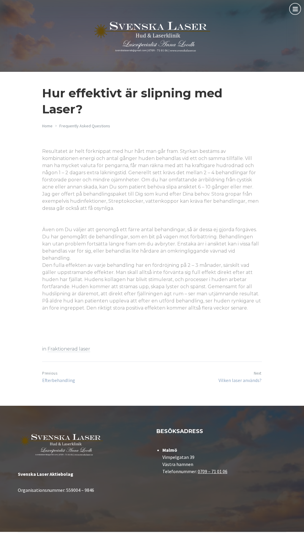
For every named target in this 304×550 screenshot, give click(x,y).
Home (47, 126)
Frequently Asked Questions (84, 126)
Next (258, 373)
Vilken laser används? (240, 380)
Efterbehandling (58, 380)
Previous (49, 373)
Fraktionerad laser (69, 349)
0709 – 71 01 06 (212, 471)
